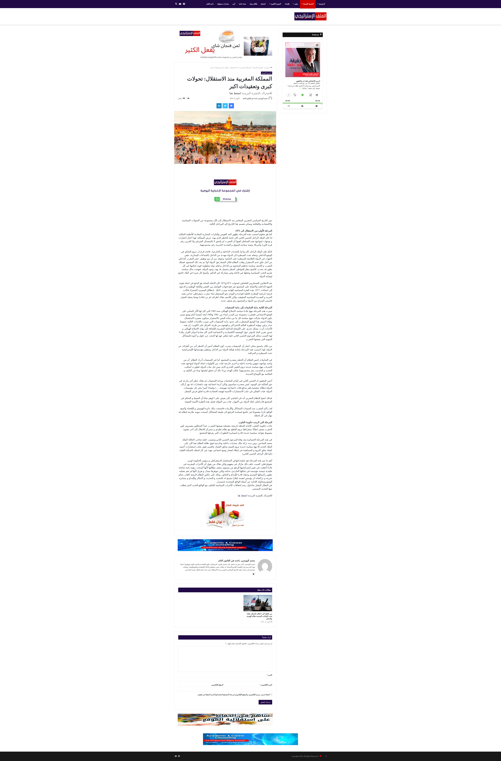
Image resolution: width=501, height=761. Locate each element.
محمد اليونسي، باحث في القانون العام (255, 98)
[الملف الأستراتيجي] (310, 16)
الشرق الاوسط (308, 4)
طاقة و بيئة (253, 4)
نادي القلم (210, 4)
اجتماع (263, 4)
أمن (233, 4)
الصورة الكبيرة (276, 4)
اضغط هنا (235, 93)
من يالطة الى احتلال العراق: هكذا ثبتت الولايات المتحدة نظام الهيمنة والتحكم (259, 616)
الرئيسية (322, 4)
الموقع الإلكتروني (217, 685)
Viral (323, 756)
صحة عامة (242, 4)
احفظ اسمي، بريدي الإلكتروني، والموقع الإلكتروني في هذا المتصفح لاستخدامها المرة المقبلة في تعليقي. (233, 695)
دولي (296, 4)
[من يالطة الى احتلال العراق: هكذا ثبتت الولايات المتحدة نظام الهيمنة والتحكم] (257, 603)
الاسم (269, 675)
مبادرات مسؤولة (223, 4)
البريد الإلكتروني (266, 685)
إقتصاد (287, 4)
